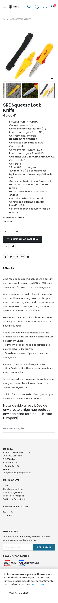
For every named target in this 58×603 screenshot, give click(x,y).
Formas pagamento (13, 492)
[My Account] (45, 7)
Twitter (11, 256)
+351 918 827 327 (11, 462)
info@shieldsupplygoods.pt (17, 472)
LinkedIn (16, 256)
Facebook (5, 256)
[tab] (29, 268)
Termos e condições (13, 495)
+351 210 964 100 (11, 465)
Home (4, 19)
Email (28, 256)
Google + (22, 256)
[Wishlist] (37, 7)
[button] (52, 78)
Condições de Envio (13, 489)
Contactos (8, 515)
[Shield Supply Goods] (14, 7)
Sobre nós (8, 512)
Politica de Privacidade (14, 499)
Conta (6, 485)
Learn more (37, 584)
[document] (29, 584)
